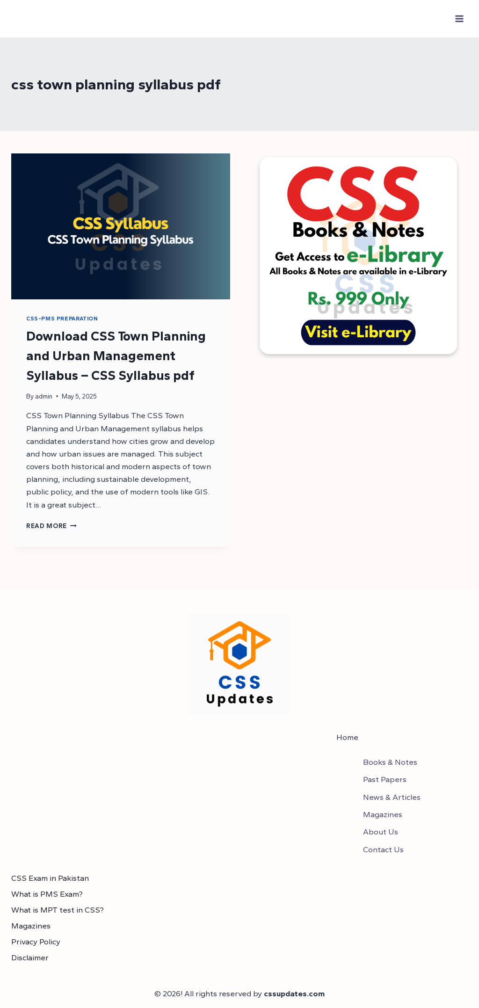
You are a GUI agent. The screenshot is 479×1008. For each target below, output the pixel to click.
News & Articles (392, 797)
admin (43, 396)
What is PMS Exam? (47, 894)
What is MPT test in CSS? (57, 909)
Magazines (382, 814)
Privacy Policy (35, 941)
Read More (51, 525)
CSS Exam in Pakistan (50, 878)
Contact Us (383, 849)
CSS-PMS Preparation (62, 318)
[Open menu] (459, 18)
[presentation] (120, 226)
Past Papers (384, 779)
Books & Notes (390, 762)
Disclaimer (30, 957)
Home (347, 737)
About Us (380, 831)
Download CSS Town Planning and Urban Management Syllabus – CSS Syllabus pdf (116, 355)
